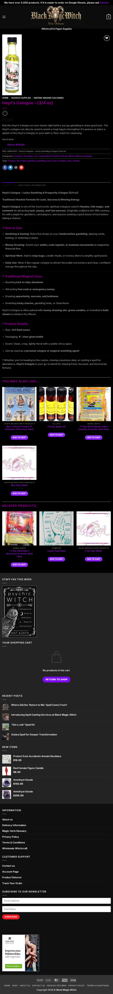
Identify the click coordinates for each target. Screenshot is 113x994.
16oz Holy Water (19, 485)
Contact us (8, 865)
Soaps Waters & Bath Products (53, 156)
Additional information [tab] (32, 185)
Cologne (12, 161)
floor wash (21, 161)
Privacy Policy (10, 836)
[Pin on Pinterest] (21, 167)
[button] (4, 17)
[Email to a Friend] (15, 167)
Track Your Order (12, 883)
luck (69, 161)
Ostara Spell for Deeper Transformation (34, 734)
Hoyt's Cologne (59, 161)
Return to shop (57, 679)
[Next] (110, 542)
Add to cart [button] (19, 437)
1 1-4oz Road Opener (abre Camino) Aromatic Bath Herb (93, 428)
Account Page (10, 871)
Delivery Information (14, 825)
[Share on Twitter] (10, 167)
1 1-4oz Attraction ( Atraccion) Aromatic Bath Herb (19, 554)
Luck (35, 156)
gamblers (31, 161)
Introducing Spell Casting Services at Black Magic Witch (43, 714)
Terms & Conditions (13, 842)
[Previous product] (5, 113)
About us (7, 819)
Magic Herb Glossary (14, 830)
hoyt (49, 161)
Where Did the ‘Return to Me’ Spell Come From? (39, 705)
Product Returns (11, 877)
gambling (41, 161)
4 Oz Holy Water (93, 551)
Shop (15, 985)
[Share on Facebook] (5, 167)
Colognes (18, 156)
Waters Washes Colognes (49, 98)
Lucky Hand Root (56, 551)
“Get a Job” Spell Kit (23, 724)
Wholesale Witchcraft (14, 848)
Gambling (27, 156)
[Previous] (2, 542)
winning (76, 161)
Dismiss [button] (104, 2)
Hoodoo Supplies (21, 98)
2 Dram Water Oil (56, 426)
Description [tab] (9, 185)
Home (5, 98)
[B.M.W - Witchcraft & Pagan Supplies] (56, 15)
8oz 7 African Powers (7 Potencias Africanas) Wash (19, 428)
